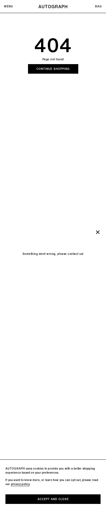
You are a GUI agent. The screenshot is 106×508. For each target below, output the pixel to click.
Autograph (53, 6)
